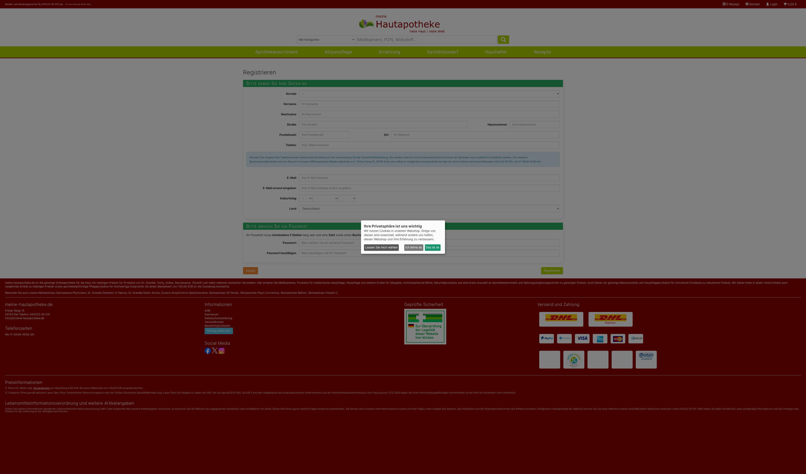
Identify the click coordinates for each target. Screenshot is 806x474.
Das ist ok (432, 247)
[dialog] (403, 237)
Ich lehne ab (413, 247)
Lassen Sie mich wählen (381, 247)
